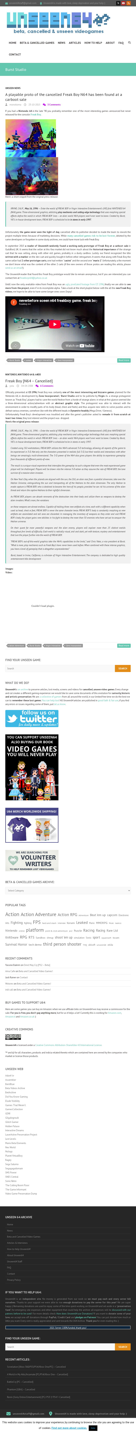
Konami (71, 923)
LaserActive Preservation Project (21, 1134)
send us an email (13, 267)
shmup (50, 937)
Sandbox (40, 937)
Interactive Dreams (14, 1130)
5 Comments (54, 104)
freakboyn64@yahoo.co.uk (33, 277)
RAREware (11, 937)
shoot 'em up (63, 937)
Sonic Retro (10, 1181)
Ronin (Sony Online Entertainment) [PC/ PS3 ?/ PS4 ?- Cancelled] (38, 1397)
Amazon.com (114, 1012)
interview (62, 923)
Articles (75, 42)
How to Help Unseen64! (19, 1249)
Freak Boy (36, 114)
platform (35, 930)
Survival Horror (16, 944)
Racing (89, 930)
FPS (37, 922)
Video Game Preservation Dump (21, 1193)
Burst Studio (14, 360)
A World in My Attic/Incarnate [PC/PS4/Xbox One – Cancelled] (37, 1374)
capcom (112, 915)
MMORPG (101, 923)
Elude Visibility (12, 1100)
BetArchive (10, 1092)
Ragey (8, 1159)
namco (118, 923)
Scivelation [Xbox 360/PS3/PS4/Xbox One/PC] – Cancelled (36, 1366)
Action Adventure (16, 645)
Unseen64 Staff (14, 1261)
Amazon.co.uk (27, 1016)
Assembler (10, 1079)
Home (12, 42)
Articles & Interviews (17, 1242)
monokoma (15, 104)
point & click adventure (56, 931)
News (61, 42)
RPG (23, 937)
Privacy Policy (14, 1279)
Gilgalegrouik (12, 1117)
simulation (79, 937)
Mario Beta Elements (15, 1143)
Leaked (28, 360)
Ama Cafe (10, 971)
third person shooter (62, 944)
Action (12, 914)
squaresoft (106, 937)
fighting (28, 923)
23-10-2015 (34, 104)
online (22, 931)
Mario (92, 923)
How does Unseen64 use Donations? (74, 1313)
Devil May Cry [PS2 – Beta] (37, 965)
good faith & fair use (108, 700)
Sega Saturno (12, 1164)
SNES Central (11, 1176)
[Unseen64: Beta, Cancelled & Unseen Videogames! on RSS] (128, 3)
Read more (124, 360)
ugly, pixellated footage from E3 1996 (85, 284)
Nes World (10, 1147)
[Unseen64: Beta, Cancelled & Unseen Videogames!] (58, 23)
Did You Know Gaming (16, 1096)
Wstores (9, 983)
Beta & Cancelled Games (37, 42)
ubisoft (91, 944)
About (110, 42)
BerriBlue (10, 1084)
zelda (110, 944)
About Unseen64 (15, 1255)
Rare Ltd (112, 931)
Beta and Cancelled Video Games (23, 1236)
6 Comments (46, 385)
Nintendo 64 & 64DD (29, 374)
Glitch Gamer (11, 1122)
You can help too (50, 700)
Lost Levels (10, 1138)
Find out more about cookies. (69, 1428)
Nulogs (9, 1151)
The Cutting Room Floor (17, 1185)
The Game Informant (15, 1189)
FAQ (121, 42)
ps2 (70, 931)
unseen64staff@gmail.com (22, 3)
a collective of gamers (50, 696)
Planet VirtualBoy (13, 1155)
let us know (59, 704)
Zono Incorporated (65, 360)
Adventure (84, 915)
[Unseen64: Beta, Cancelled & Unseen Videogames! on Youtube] (123, 3)
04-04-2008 (27, 385)
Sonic (88, 937)
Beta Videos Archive (15, 1088)
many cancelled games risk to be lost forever (91, 235)
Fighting (17, 922)
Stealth (116, 937)
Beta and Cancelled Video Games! (36, 971)
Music (111, 923)
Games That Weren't (15, 1105)
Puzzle (78, 930)
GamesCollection (14, 1109)
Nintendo (11, 374)
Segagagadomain (14, 1168)
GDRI (7, 1113)
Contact (15, 54)
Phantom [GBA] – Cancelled (21, 1389)
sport (96, 937)
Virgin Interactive (44, 360)
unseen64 (101, 945)
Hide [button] (93, 1428)
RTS (31, 937)
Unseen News (13, 88)
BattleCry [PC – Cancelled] (20, 1381)
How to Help (93, 42)
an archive (23, 689)
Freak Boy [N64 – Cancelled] (29, 380)
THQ (85, 945)
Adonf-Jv (9, 1075)
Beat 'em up (98, 915)
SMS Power (10, 1172)
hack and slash (49, 923)
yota (11, 385)
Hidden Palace (12, 1126)
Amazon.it (10, 1016)
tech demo (35, 945)
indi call (9, 989)
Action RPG (67, 914)
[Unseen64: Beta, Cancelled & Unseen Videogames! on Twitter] (118, 3)
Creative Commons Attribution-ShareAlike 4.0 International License (68, 1045)
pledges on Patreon (85, 1317)
